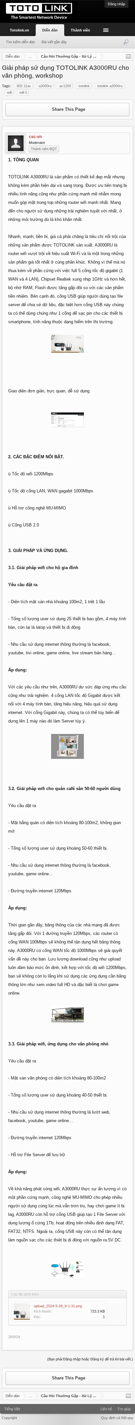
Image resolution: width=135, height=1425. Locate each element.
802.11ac (24, 86)
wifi (9, 92)
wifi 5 (23, 92)
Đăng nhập (116, 4)
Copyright (9, 1418)
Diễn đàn (50, 30)
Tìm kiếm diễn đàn (20, 42)
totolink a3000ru (110, 86)
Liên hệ (106, 1409)
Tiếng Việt (12, 1409)
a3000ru (45, 86)
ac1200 (65, 86)
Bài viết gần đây (54, 42)
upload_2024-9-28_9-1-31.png (58, 1306)
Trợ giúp (124, 1409)
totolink (84, 86)
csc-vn (35, 136)
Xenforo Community (67, 1406)
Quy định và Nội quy (117, 1418)
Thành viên (80, 30)
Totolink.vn (19, 30)
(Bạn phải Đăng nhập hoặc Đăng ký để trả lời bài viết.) (90, 1359)
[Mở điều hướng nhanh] (128, 56)
